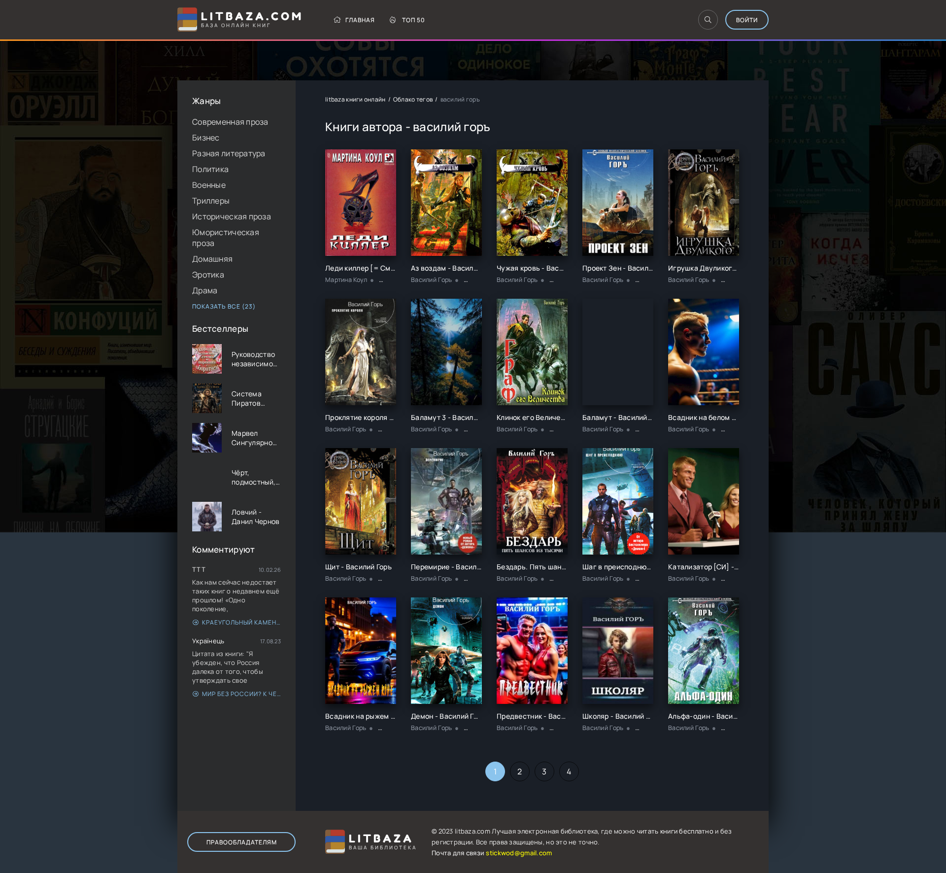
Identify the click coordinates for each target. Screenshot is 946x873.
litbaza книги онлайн (355, 99)
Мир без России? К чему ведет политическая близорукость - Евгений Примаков (241, 694)
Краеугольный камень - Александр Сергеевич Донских (241, 622)
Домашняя (212, 258)
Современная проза (230, 121)
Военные (209, 184)
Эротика (208, 274)
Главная (360, 20)
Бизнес (206, 137)
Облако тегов (413, 99)
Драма (204, 290)
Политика (210, 169)
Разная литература (229, 153)
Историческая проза (231, 216)
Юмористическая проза (225, 237)
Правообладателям (241, 842)
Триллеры (211, 200)
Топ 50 (413, 20)
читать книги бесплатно (675, 831)
